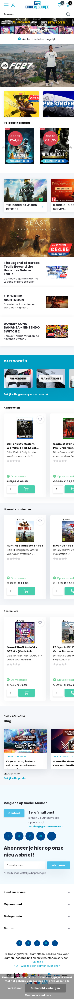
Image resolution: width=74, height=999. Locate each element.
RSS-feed (37, 962)
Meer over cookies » (38, 995)
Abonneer (58, 865)
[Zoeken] (68, 14)
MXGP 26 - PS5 (63, 545)
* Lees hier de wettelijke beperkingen (25, 873)
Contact (14, 813)
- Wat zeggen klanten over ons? (37, 966)
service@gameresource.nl (36, 826)
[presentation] (3, 148)
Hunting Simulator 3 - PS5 (25, 545)
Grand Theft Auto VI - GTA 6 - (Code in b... (22, 649)
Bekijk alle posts (14, 778)
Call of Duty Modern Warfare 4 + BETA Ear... (23, 446)
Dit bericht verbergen (45, 988)
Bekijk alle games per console (24, 394)
